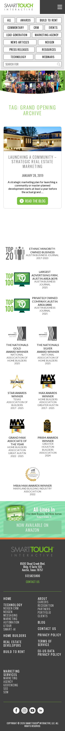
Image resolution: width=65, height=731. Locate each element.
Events (53, 27)
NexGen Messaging (10, 613)
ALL (9, 20)
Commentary (15, 27)
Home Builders (14, 635)
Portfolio (44, 612)
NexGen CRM (11, 608)
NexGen (49, 42)
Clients (43, 616)
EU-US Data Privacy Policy (49, 653)
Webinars (48, 57)
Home (7, 598)
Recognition (46, 605)
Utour (7, 626)
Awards (25, 20)
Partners (44, 609)
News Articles (20, 42)
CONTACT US (32, 582)
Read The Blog (35, 201)
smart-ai (9, 629)
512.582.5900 (32, 576)
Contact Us (47, 628)
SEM (5, 692)
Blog (41, 622)
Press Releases (19, 49)
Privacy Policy (49, 635)
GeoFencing (10, 685)
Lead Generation (16, 35)
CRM (36, 27)
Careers (43, 602)
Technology (18, 57)
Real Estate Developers (12, 644)
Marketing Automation (11, 620)
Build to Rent (49, 20)
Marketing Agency (47, 35)
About (42, 598)
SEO (5, 688)
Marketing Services (11, 673)
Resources (49, 49)
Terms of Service (45, 643)
